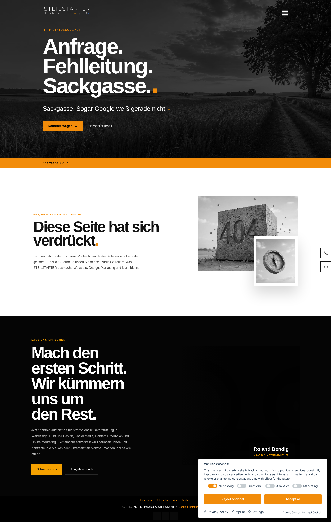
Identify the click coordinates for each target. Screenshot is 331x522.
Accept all (293, 499)
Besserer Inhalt (101, 126)
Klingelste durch (81, 469)
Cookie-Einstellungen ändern (194, 507)
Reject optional (232, 499)
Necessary (226, 486)
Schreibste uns (47, 469)
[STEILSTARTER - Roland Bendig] (67, 10)
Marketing (310, 486)
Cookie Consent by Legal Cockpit (302, 512)
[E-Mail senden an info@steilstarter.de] (325, 266)
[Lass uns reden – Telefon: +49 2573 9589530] (325, 253)
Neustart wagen (63, 126)
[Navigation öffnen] (285, 13)
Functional (255, 486)
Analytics (282, 486)
